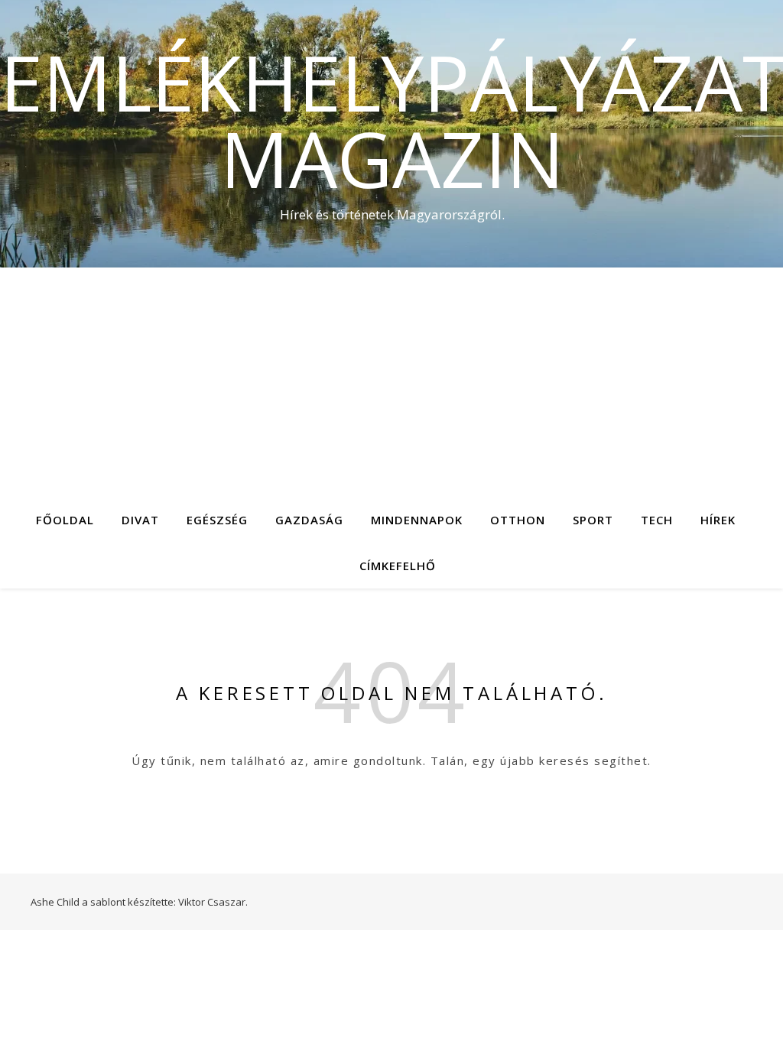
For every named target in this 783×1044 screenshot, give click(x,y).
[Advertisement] (391, 382)
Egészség (217, 519)
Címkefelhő (397, 565)
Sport (593, 519)
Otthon (517, 519)
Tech (657, 519)
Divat (140, 519)
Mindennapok (417, 519)
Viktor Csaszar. (213, 902)
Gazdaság (309, 519)
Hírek (718, 519)
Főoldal (65, 519)
